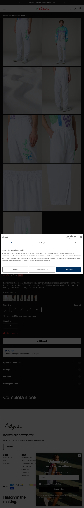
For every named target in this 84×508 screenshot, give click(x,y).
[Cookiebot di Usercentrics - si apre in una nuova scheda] (67, 237)
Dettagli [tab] (42, 243)
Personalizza (41, 269)
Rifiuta (15, 269)
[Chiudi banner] (81, 237)
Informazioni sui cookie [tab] (69, 243)
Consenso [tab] (14, 243)
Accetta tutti (69, 269)
